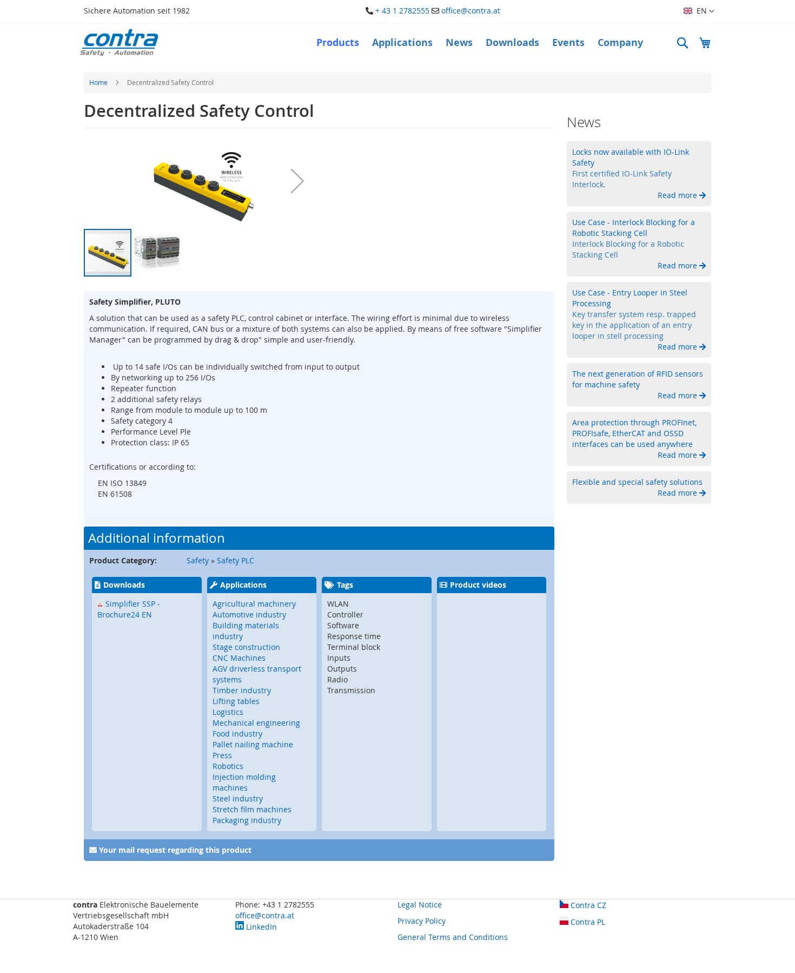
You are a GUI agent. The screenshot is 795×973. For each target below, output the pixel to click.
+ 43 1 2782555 (402, 10)
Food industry (237, 733)
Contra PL (586, 922)
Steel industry (238, 798)
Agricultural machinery (254, 604)
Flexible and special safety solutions (637, 482)
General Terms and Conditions (453, 937)
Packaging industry (247, 820)
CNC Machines (239, 658)
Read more (678, 195)
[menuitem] (338, 42)
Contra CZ (587, 905)
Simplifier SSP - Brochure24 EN (128, 609)
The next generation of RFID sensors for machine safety (637, 379)
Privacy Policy (422, 921)
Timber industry (242, 690)
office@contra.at (470, 10)
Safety (198, 560)
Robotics (228, 766)
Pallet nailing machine (253, 744)
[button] (699, 11)
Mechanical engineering (256, 723)
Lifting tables (236, 701)
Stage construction (246, 647)
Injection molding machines (244, 782)
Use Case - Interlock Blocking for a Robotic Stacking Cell (633, 227)
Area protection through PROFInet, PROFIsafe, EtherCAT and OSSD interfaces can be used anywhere (634, 433)
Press (222, 755)
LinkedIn (260, 927)
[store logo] (119, 42)
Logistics (228, 712)
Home (98, 82)
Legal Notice (420, 904)
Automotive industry (249, 614)
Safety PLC (235, 560)
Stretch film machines (252, 809)
